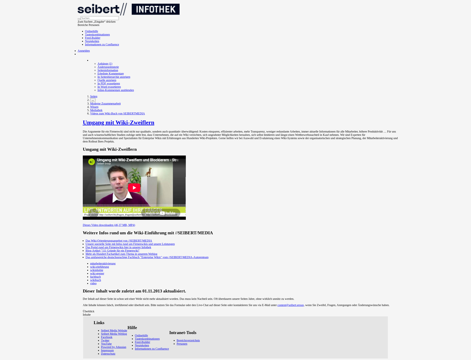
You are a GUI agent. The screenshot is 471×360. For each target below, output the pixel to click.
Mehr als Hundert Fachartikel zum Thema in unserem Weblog (121, 253)
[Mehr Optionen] (90, 60)
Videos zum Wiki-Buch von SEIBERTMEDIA (117, 113)
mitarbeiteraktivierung (103, 263)
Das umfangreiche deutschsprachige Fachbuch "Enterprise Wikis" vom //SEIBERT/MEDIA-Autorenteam (147, 257)
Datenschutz (108, 353)
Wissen (94, 106)
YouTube (106, 343)
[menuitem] (105, 63)
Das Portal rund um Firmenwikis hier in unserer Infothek (118, 247)
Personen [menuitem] (182, 343)
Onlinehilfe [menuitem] (91, 31)
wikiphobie (96, 270)
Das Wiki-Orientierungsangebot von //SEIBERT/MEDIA (119, 240)
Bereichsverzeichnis (188, 340)
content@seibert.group (290, 305)
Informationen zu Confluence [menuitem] (102, 44)
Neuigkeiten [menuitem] (92, 41)
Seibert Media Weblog (114, 333)
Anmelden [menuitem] (84, 50)
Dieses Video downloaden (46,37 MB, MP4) (109, 225)
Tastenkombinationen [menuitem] (97, 34)
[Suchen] (79, 19)
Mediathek (96, 110)
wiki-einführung (99, 266)
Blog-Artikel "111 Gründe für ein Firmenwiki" (113, 250)
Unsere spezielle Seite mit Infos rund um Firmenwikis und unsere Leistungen (130, 244)
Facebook (106, 337)
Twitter (105, 340)
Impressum (107, 350)
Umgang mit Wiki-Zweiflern (118, 122)
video (93, 283)
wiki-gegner (97, 273)
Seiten (93, 96)
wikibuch (95, 280)
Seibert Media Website (114, 330)
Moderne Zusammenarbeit (105, 103)
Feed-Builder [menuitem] (92, 37)
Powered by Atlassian (113, 347)
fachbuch (95, 276)
